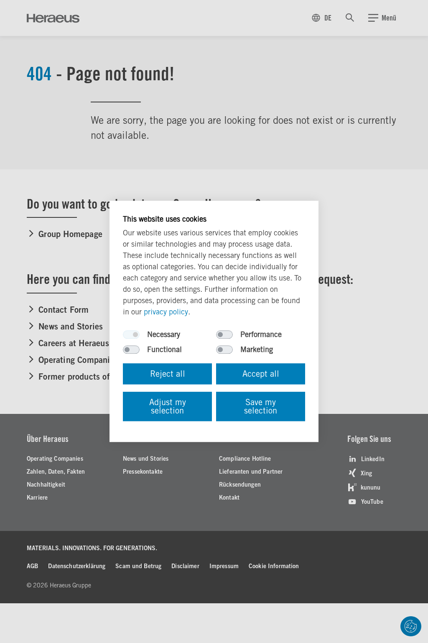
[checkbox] (131, 335)
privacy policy (166, 312)
